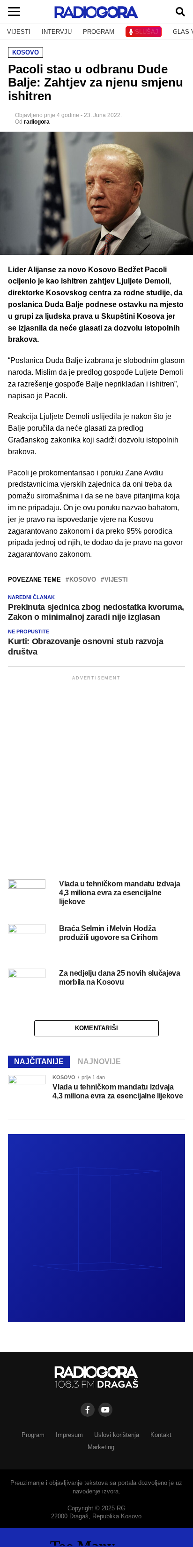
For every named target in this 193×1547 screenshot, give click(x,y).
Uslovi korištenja (116, 1434)
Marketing (101, 1447)
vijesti (116, 580)
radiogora (37, 121)
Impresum (69, 1434)
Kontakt (160, 1434)
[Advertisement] (96, 779)
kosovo (82, 580)
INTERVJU (57, 31)
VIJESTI (18, 31)
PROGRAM (98, 31)
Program (33, 1434)
